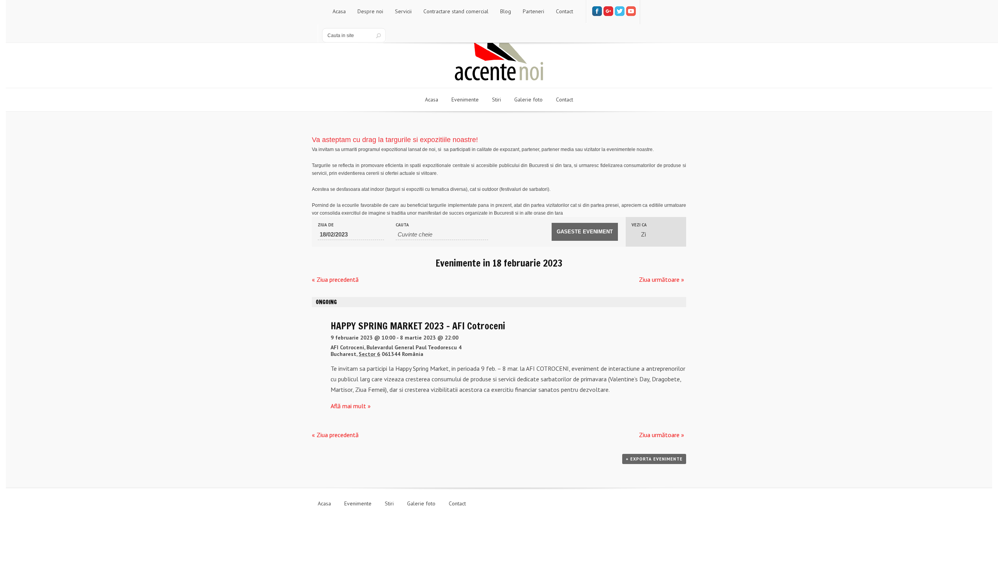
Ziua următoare (661, 279)
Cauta (402, 225)
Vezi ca (639, 225)
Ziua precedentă (335, 279)
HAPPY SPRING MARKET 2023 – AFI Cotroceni (418, 326)
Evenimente (358, 503)
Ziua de (326, 225)
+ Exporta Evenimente (654, 459)
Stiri (389, 503)
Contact (457, 503)
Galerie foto (421, 503)
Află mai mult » (351, 406)
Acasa (324, 503)
